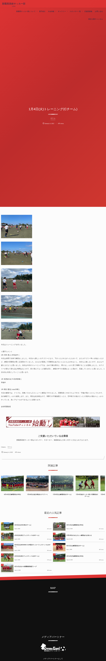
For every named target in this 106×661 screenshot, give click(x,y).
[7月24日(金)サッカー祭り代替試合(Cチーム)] (87, 483)
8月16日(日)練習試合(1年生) (12, 494)
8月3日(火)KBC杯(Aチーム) (22, 525)
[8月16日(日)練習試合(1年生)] (12, 483)
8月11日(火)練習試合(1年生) (74, 525)
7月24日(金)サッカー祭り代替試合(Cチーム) (87, 495)
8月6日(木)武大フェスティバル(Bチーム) (26, 535)
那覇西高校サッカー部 (13, 4)
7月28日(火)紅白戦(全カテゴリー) (37, 494)
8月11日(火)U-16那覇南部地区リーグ (25, 566)
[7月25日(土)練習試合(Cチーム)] (62, 483)
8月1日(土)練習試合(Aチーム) (75, 545)
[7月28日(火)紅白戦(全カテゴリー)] (37, 483)
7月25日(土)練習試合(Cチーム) (62, 494)
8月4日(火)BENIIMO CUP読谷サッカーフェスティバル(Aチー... (32, 545)
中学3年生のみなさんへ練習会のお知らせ (79, 535)
